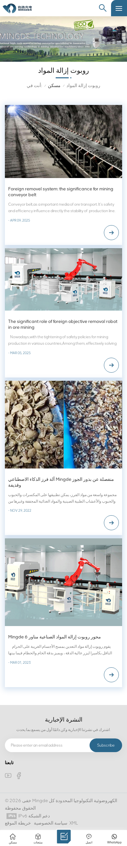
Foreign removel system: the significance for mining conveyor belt (60, 192)
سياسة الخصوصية (50, 823)
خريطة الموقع (18, 823)
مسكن (54, 85)
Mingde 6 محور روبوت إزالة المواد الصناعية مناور (54, 637)
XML (73, 823)
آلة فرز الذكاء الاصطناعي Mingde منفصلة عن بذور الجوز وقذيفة (61, 482)
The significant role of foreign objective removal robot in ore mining (62, 324)
